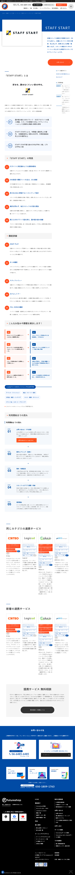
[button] (71, 1)
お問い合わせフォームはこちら (25, 440)
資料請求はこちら (61, 5)
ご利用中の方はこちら (48, 4)
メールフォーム (46, 754)
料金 (31, 8)
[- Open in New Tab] (37, 864)
